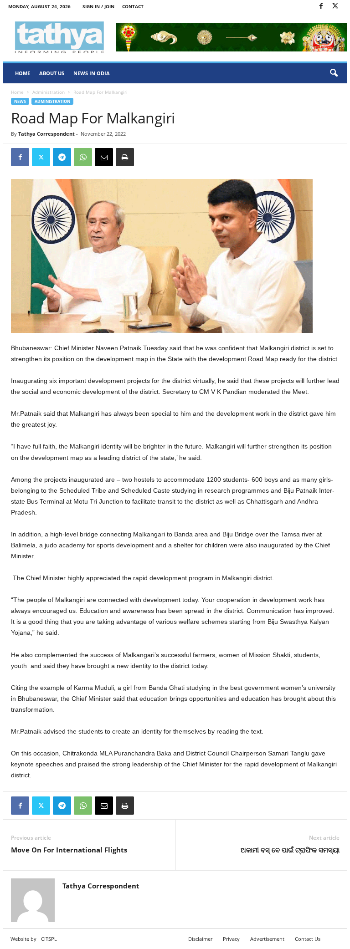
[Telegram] (62, 157)
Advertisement (267, 938)
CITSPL (49, 938)
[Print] (125, 157)
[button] (334, 73)
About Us (51, 73)
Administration (48, 92)
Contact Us (307, 938)
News (20, 101)
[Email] (104, 157)
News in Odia (91, 73)
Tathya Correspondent (46, 133)
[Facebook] (320, 6)
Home (22, 73)
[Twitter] (334, 6)
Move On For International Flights (69, 849)
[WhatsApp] (83, 157)
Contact (133, 6)
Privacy (231, 938)
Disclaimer (200, 938)
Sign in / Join (98, 6)
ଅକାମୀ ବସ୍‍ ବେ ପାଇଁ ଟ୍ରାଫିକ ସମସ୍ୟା (290, 849)
